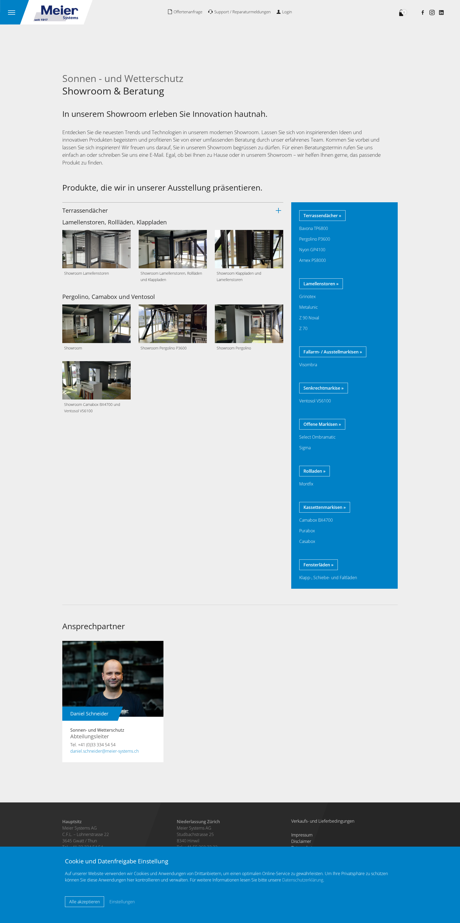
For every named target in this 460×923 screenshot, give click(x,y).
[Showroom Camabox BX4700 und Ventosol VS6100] (96, 380)
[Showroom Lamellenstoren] (96, 249)
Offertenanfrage (188, 11)
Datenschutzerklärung (302, 880)
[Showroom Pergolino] (249, 323)
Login (287, 11)
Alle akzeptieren (84, 902)
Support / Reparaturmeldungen (242, 11)
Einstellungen (122, 902)
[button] (172, 210)
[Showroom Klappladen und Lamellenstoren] (249, 249)
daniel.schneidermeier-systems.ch (104, 751)
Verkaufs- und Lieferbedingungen (322, 821)
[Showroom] (96, 323)
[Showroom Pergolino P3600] (173, 323)
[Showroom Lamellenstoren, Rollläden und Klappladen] (173, 249)
